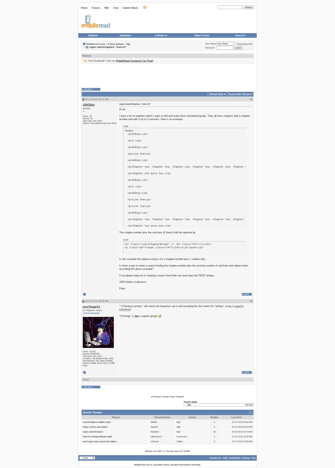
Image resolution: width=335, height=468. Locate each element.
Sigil (128, 44)
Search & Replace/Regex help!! (97, 436)
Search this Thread (239, 94)
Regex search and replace (95, 427)
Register (93, 35)
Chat (115, 7)
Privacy (246, 458)
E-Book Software (116, 44)
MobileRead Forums (95, 44)
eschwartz (91, 307)
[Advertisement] (167, 76)
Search (239, 35)
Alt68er (89, 105)
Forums (96, 7)
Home (84, 7)
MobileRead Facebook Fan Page (134, 60)
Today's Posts (202, 35)
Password (210, 48)
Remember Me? (245, 44)
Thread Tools (216, 94)
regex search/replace (93, 432)
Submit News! (130, 7)
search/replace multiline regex (97, 422)
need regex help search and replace (100, 441)
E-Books (160, 35)
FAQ (225, 458)
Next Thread (176, 396)
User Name (210, 43)
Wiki (106, 7)
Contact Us (215, 458)
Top (254, 458)
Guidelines (125, 35)
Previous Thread (161, 396)
